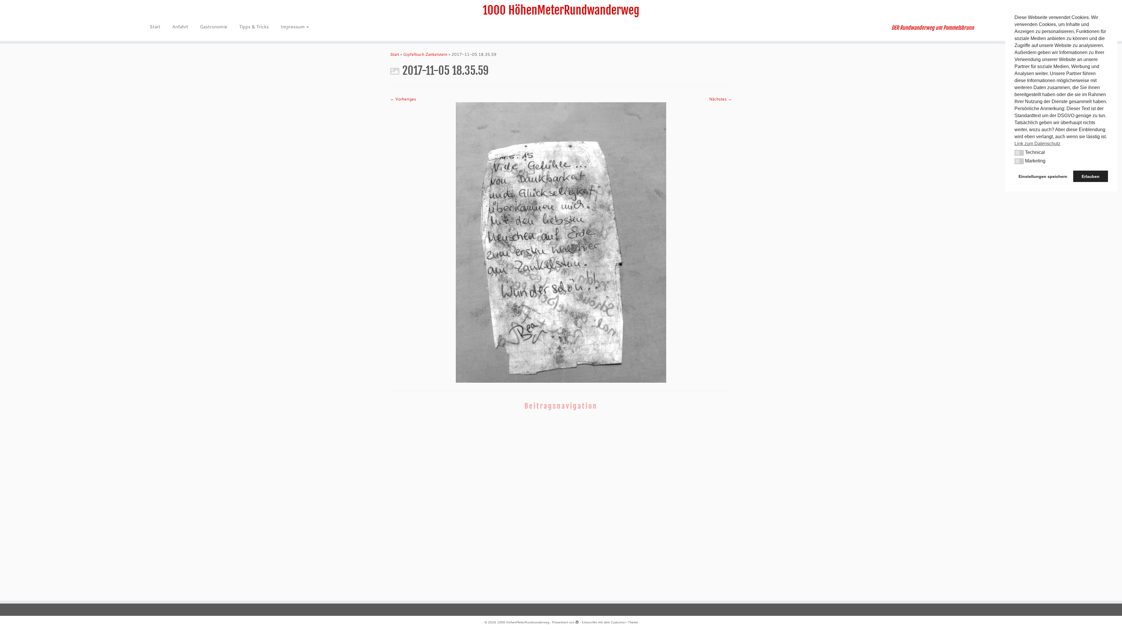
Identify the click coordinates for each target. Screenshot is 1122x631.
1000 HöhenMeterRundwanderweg (561, 10)
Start (155, 26)
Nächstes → (720, 99)
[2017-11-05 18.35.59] (561, 242)
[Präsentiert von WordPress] (577, 621)
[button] (1019, 153)
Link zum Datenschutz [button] (1037, 143)
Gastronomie (213, 26)
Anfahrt (180, 26)
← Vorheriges (403, 99)
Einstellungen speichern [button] (1043, 176)
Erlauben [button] (1091, 176)
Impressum (293, 26)
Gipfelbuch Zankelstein (425, 54)
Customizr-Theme (624, 622)
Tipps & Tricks (254, 26)
